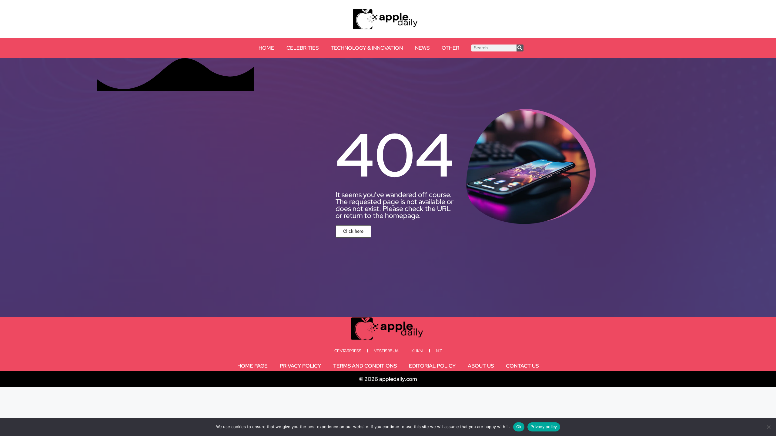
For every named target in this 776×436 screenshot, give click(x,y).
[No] (768, 427)
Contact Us (522, 365)
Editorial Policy (432, 365)
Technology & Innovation (367, 48)
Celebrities (302, 48)
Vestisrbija (386, 350)
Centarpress (347, 350)
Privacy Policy (300, 365)
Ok (519, 426)
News (422, 48)
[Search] (520, 48)
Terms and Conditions (365, 365)
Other (450, 48)
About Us (481, 365)
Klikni (417, 350)
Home (266, 48)
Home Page (252, 365)
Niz (439, 350)
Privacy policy (543, 426)
